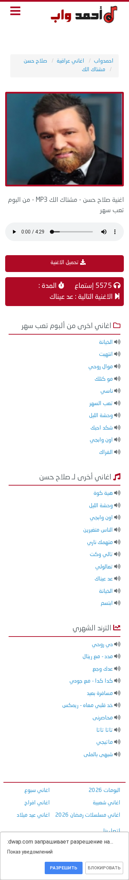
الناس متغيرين (98, 530)
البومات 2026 (104, 790)
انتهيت (106, 354)
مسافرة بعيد (100, 693)
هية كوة (103, 493)
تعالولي (104, 567)
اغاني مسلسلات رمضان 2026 (87, 815)
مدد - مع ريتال (98, 657)
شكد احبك (101, 428)
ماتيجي (104, 742)
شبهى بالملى (98, 755)
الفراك (106, 452)
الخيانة (106, 342)
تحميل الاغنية (65, 262)
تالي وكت (101, 554)
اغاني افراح (37, 803)
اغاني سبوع (37, 790)
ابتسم (107, 603)
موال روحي (100, 367)
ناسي (106, 391)
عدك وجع (103, 669)
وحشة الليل (101, 416)
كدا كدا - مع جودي (91, 681)
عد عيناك (104, 579)
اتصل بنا (111, 831)
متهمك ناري (100, 542)
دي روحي (102, 645)
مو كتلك (104, 379)
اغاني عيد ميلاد (33, 815)
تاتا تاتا (104, 730)
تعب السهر (101, 403)
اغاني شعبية (106, 803)
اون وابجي (101, 440)
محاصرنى (103, 718)
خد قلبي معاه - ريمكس (87, 705)
